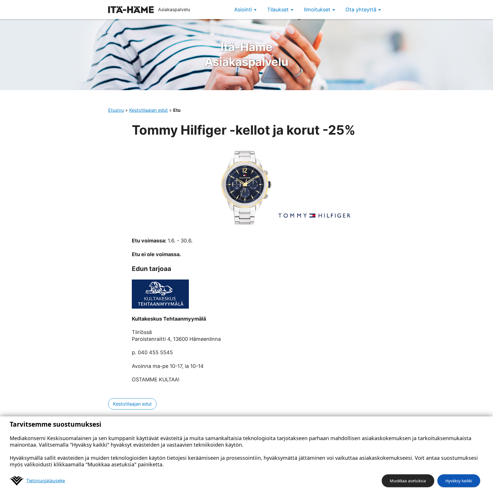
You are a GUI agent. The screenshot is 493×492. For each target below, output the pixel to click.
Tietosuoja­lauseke (45, 480)
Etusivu (116, 110)
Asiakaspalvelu (246, 54)
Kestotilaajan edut (148, 110)
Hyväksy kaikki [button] (458, 480)
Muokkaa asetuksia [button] (408, 480)
